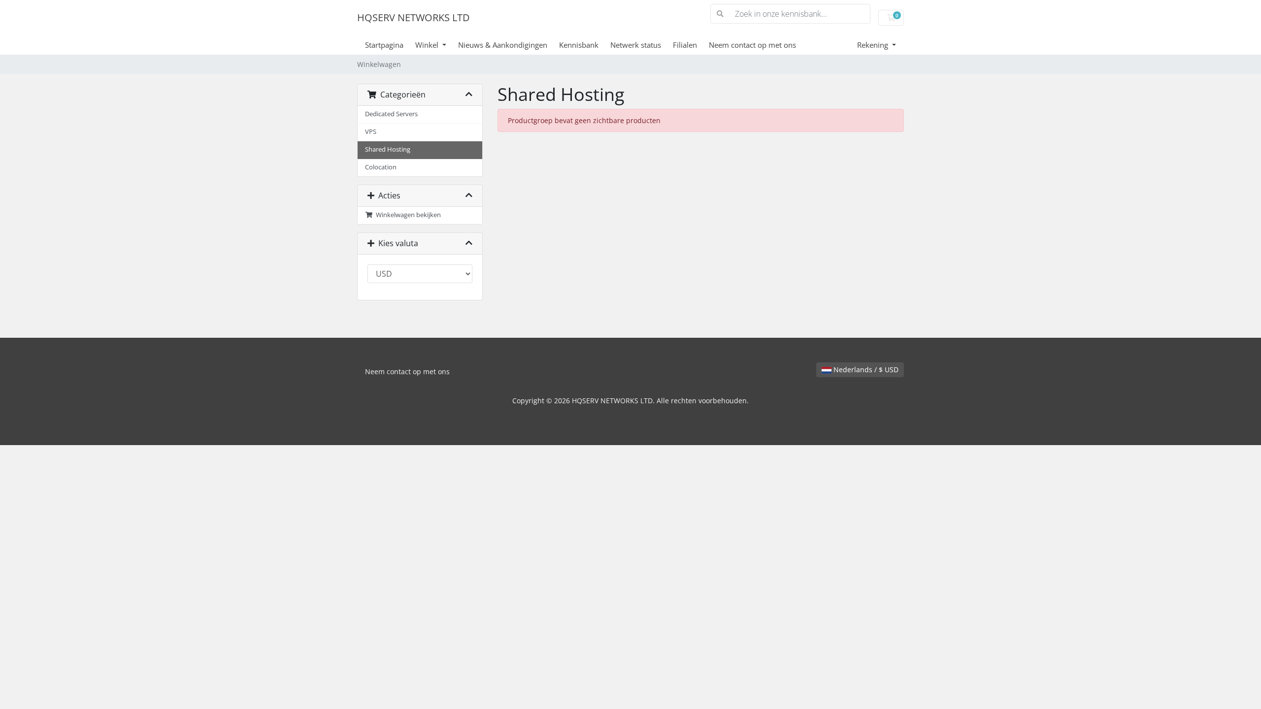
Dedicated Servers (391, 114)
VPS (370, 132)
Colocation (381, 167)
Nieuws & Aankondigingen (502, 45)
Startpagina (384, 45)
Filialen (685, 45)
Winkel (427, 45)
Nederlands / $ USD (864, 369)
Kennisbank (578, 45)
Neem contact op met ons (752, 45)
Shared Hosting (387, 149)
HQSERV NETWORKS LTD (413, 17)
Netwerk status (635, 45)
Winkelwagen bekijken (407, 215)
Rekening (873, 45)
